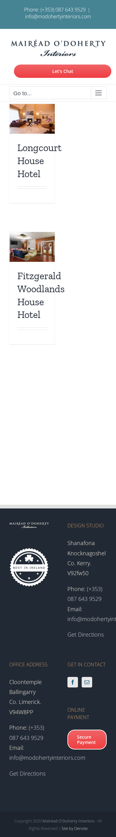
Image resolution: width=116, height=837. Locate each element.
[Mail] (87, 682)
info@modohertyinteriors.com (58, 16)
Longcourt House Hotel (39, 160)
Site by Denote (75, 828)
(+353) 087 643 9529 (63, 9)
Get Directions (85, 634)
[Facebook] (72, 682)
